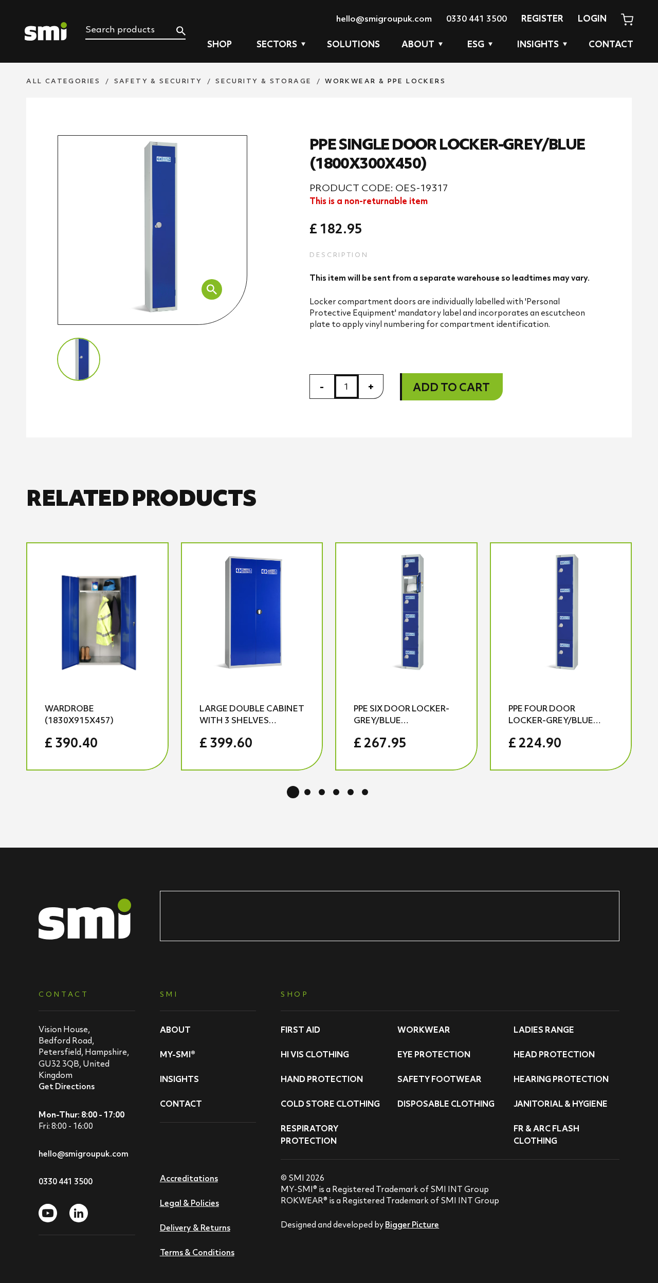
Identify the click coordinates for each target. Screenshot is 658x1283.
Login (592, 18)
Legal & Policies (189, 1203)
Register (542, 18)
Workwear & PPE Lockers (385, 81)
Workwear (423, 1029)
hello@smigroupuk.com (384, 18)
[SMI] (46, 31)
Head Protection (554, 1054)
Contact (611, 44)
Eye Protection (433, 1054)
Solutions (353, 44)
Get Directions (67, 1086)
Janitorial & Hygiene (561, 1103)
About (175, 1029)
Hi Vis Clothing (315, 1054)
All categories (63, 81)
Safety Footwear (439, 1079)
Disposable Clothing (446, 1103)
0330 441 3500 (476, 18)
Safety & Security (158, 81)
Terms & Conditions (197, 1252)
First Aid (300, 1029)
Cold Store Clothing (330, 1103)
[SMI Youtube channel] (48, 1213)
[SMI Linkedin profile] (78, 1213)
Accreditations (189, 1178)
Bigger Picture (412, 1224)
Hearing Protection (561, 1079)
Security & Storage (263, 81)
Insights (179, 1079)
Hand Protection (322, 1079)
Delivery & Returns (195, 1227)
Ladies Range (544, 1029)
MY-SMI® (177, 1054)
